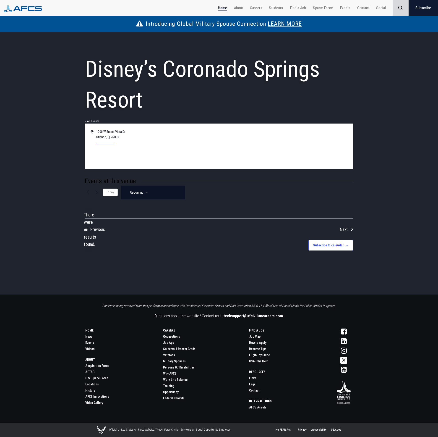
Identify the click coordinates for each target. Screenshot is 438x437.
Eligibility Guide (259, 355)
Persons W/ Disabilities (179, 367)
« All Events (92, 121)
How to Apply (257, 343)
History (90, 390)
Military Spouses (174, 361)
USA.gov (336, 429)
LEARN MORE (285, 23)
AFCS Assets (257, 407)
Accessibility (318, 429)
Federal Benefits (174, 398)
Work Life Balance (175, 380)
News (88, 336)
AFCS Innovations (97, 396)
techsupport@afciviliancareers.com (253, 315)
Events (89, 343)
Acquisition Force (97, 366)
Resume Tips (257, 349)
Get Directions (105, 142)
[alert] (88, 230)
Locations (92, 384)
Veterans (169, 355)
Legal (252, 384)
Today (110, 192)
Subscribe (423, 8)
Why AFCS (170, 373)
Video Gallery (94, 403)
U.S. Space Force (96, 378)
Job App (168, 343)
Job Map (255, 336)
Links (252, 378)
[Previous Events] (87, 192)
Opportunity (171, 392)
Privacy (302, 429)
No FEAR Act (283, 429)
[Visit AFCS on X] (344, 360)
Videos (90, 349)
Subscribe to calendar (328, 245)
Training (168, 386)
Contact (254, 390)
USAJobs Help (258, 361)
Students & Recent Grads (179, 349)
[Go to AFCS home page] (344, 392)
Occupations (171, 336)
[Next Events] (96, 192)
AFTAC (89, 372)
